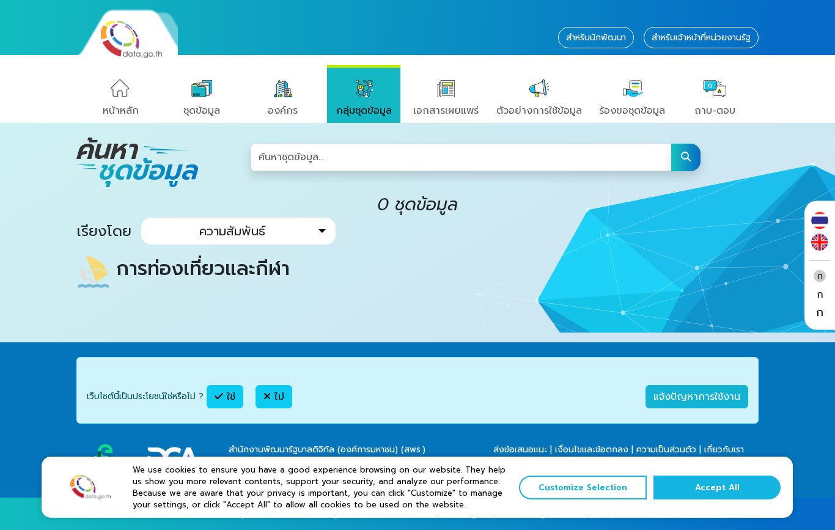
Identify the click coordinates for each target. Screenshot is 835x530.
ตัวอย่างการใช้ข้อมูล (539, 110)
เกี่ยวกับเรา (724, 449)
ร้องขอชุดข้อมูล (632, 110)
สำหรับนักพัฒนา (596, 37)
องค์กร (283, 110)
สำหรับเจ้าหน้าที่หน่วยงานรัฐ (701, 37)
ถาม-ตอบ (714, 110)
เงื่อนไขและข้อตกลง (591, 449)
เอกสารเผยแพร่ (446, 110)
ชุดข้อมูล (201, 110)
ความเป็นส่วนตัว (666, 449)
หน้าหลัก (121, 110)
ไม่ (277, 396)
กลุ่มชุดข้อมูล (364, 110)
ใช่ (229, 396)
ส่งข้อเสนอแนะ (520, 449)
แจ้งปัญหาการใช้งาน (696, 396)
